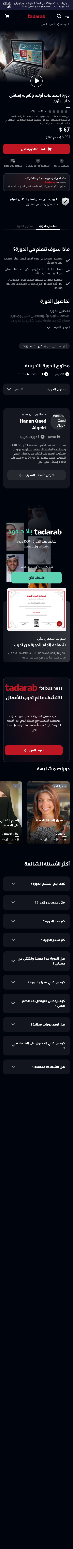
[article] (48, 812)
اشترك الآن (7, 5)
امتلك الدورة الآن (33, 149)
